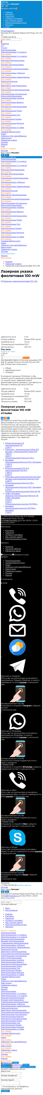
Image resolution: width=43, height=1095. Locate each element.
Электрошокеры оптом (16, 23)
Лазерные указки (13, 571)
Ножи (8, 565)
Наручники (10, 569)
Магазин (9, 25)
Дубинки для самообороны (18, 567)
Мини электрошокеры (11, 96)
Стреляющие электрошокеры (14, 69)
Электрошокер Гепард (11, 119)
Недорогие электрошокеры (14, 107)
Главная (8, 12)
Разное (4, 256)
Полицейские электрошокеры (15, 90)
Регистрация (11, 910)
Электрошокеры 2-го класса (14, 56)
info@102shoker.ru (11, 520)
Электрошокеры (13, 561)
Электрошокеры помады (12, 98)
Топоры (8, 573)
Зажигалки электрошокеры (14, 86)
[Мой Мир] (8, 418)
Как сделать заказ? (14, 21)
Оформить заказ (13, 551)
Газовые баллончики (15, 563)
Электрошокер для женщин (14, 94)
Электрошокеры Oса (10, 115)
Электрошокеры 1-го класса (13, 52)
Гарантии (9, 16)
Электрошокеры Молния (12, 123)
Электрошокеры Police (11, 111)
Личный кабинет (13, 549)
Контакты (9, 14)
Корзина (9, 547)
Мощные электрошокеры (12, 60)
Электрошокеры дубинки (13, 73)
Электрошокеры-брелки (12, 102)
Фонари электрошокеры (12, 65)
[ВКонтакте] (2, 418)
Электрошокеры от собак (12, 128)
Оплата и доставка (13, 19)
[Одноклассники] (5, 418)
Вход (7, 908)
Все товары (6, 54)
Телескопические (9, 81)
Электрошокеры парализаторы (15, 77)
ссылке (23, 682)
